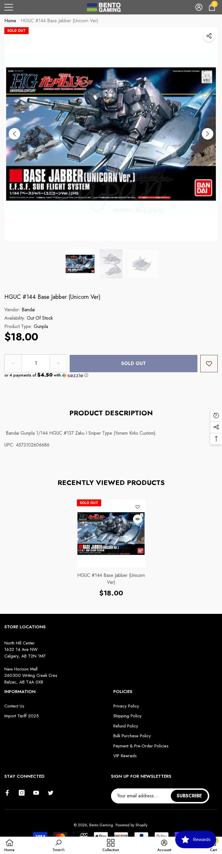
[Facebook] (7, 793)
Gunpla (41, 326)
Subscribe (189, 795)
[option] (111, 133)
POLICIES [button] (122, 691)
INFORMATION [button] (20, 691)
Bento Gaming (101, 825)
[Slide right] (207, 134)
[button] (199, 7)
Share (209, 36)
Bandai (28, 309)
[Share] (209, 36)
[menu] (8, 7)
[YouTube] (36, 793)
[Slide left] (14, 134)
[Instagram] (21, 793)
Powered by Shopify (131, 825)
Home (10, 20)
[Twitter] (50, 793)
